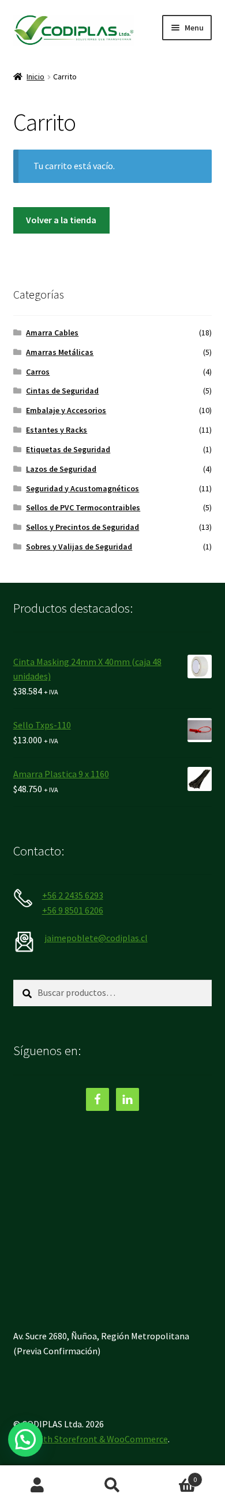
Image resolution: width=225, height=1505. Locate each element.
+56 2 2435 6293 (72, 895)
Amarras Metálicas (59, 352)
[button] (25, 1439)
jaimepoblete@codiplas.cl (96, 938)
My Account (37, 1485)
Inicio (35, 76)
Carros (38, 371)
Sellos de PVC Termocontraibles (83, 507)
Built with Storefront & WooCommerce (90, 1439)
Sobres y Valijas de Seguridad (79, 546)
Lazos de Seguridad (61, 469)
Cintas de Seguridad (62, 390)
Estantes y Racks (56, 430)
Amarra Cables (52, 332)
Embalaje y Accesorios (66, 410)
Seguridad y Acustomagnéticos (82, 488)
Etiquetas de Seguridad (68, 449)
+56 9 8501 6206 (72, 910)
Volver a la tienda (61, 220)
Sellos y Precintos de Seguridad (82, 527)
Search (112, 1485)
